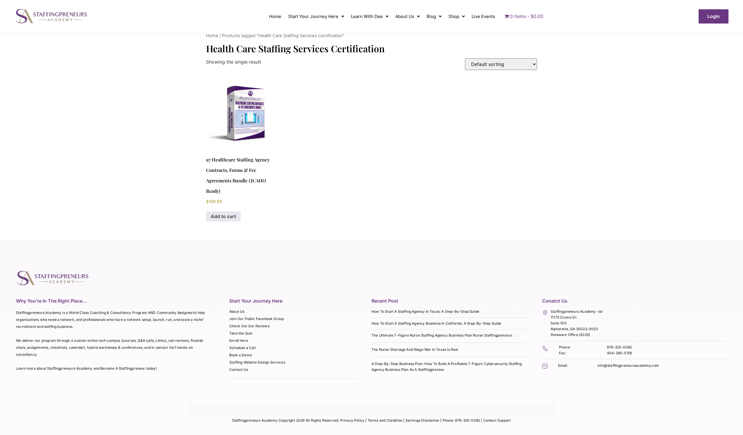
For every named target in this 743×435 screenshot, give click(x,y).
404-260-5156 (619, 353)
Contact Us (238, 369)
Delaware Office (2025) (570, 334)
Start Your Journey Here (313, 16)
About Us (404, 16)
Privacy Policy (352, 420)
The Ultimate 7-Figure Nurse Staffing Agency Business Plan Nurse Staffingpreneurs (442, 335)
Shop (453, 16)
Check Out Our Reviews (249, 326)
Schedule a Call (242, 348)
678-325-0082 (619, 347)
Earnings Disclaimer (423, 420)
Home (275, 16)
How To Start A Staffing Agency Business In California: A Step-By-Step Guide (437, 323)
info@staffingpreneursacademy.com (628, 365)
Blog (431, 16)
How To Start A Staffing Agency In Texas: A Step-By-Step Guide (425, 311)
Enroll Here (238, 340)
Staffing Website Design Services (257, 362)
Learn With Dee (367, 16)
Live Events (483, 16)
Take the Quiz (241, 333)
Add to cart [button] (223, 216)
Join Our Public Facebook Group (256, 319)
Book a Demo (240, 355)
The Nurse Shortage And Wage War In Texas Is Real (415, 349)
